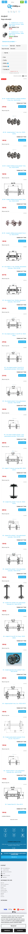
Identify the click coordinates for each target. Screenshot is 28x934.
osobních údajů (14, 854)
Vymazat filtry (13, 71)
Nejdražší (18, 45)
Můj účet (2, 882)
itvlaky (4, 873)
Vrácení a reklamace (5, 884)
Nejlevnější (12, 45)
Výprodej (7, 52)
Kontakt (2, 887)
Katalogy (2, 893)
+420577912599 (6, 870)
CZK (12, 2)
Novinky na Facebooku (7, 871)
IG (14, 834)
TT (22, 829)
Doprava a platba (4, 890)
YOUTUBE (22, 834)
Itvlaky (5, 829)
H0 (5, 834)
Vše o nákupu (3, 885)
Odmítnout (7, 930)
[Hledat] (2, 1)
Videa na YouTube (6, 875)
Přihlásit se (14, 857)
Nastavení (13, 926)
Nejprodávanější (5, 48)
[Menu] (25, 1)
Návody (2, 894)
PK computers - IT (4, 891)
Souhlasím (20, 930)
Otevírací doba (3, 888)
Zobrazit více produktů (8, 41)
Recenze (2, 896)
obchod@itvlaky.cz (6, 868)
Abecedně (12, 48)
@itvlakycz (5, 877)
